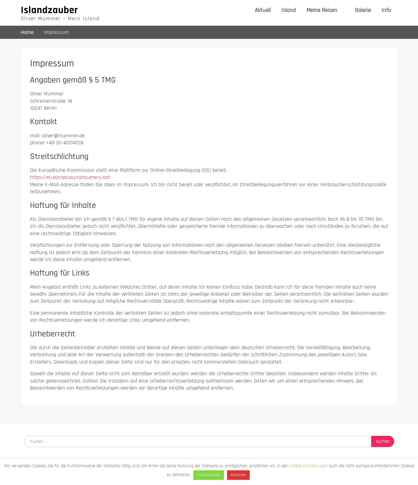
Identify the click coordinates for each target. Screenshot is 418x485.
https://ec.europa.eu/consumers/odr (70, 177)
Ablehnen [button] (238, 474)
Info (386, 10)
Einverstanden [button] (208, 474)
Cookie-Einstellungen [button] (309, 466)
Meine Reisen (322, 10)
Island (289, 10)
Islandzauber (49, 10)
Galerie (363, 10)
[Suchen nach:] (209, 441)
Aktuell (263, 10)
